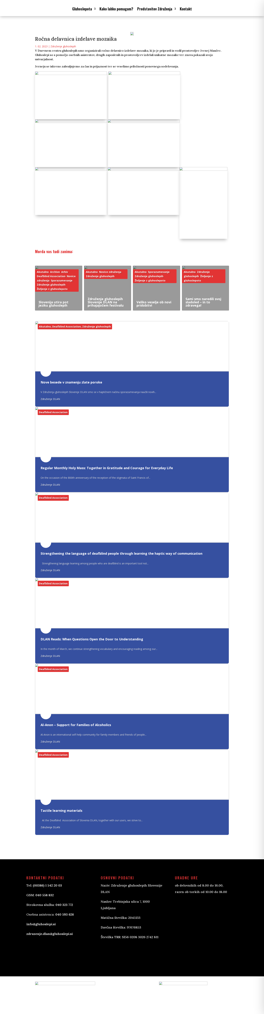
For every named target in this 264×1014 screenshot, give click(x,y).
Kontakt (186, 8)
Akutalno (43, 272)
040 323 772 (64, 905)
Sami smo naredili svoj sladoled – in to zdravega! (203, 302)
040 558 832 (44, 895)
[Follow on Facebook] (107, 952)
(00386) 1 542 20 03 (47, 885)
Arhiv (64, 272)
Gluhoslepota (82, 8)
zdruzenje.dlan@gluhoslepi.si (49, 934)
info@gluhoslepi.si (41, 924)
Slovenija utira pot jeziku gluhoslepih (53, 303)
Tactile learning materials (61, 810)
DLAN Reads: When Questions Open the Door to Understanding (92, 639)
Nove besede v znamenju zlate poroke (71, 382)
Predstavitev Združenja (154, 8)
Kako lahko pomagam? (116, 8)
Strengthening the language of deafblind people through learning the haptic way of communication (121, 553)
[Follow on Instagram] (121, 952)
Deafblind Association (51, 276)
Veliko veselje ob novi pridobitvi (153, 303)
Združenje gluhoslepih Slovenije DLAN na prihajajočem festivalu (106, 302)
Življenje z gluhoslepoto (52, 289)
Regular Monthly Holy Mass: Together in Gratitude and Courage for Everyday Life (107, 468)
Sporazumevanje (61, 280)
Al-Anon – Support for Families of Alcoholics (76, 725)
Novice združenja (110, 272)
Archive (55, 272)
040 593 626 (64, 914)
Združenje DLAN (50, 399)
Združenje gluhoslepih (63, 46)
